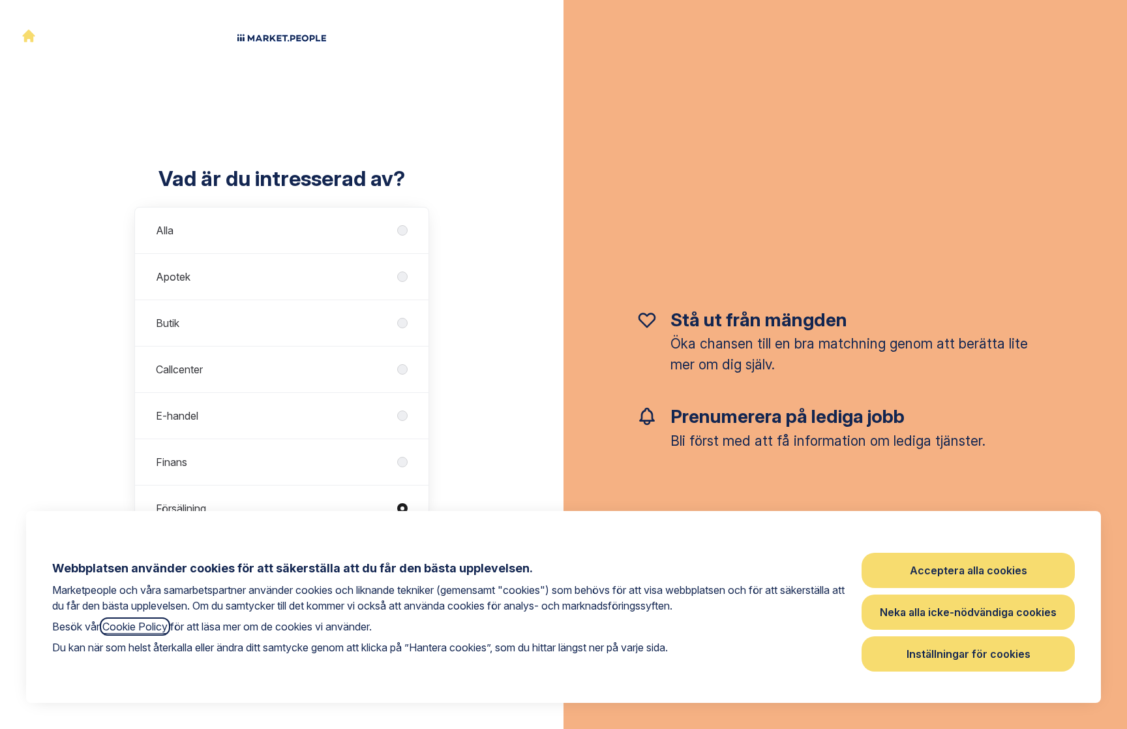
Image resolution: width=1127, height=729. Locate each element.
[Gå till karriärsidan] (29, 36)
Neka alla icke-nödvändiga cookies (968, 612)
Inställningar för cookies (968, 653)
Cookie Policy (135, 626)
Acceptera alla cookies (968, 570)
